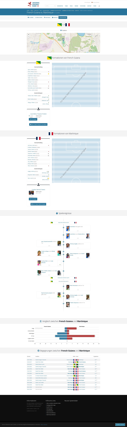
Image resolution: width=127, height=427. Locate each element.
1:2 (95, 371)
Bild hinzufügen (33, 119)
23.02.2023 (29, 366)
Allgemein (31, 17)
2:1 (95, 373)
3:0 (95, 384)
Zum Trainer (39, 124)
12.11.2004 (29, 378)
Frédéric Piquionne (74, 302)
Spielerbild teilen (50, 410)
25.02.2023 (29, 364)
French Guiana (39, 17)
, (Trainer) (38, 114)
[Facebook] (99, 6)
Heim (74, 356)
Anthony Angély (73, 243)
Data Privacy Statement (51, 414)
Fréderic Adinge (44, 251)
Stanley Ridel (44, 261)
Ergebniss (96, 356)
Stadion (37, 356)
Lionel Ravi (72, 226)
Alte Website (87, 2)
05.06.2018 (29, 384)
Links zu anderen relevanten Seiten (54, 403)
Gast (77, 356)
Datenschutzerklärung (51, 412)
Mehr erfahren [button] (44, 424)
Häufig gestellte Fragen (51, 405)
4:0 (95, 368)
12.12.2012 (29, 375)
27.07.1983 (29, 359)
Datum (28, 356)
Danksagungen (49, 409)
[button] (63, 40)
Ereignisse (55, 17)
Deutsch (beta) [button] (96, 2)
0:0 (95, 359)
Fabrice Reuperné (74, 253)
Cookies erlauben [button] (120, 424)
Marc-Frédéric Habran (46, 270)
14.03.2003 (29, 373)
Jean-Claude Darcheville (46, 241)
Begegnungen (63, 17)
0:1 (95, 362)
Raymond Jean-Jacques (46, 293)
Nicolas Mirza (81, 234)
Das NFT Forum (49, 407)
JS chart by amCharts (39, 328)
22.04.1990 (29, 368)
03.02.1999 (29, 389)
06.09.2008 (29, 382)
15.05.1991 (29, 371)
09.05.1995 (29, 380)
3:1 (95, 389)
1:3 (95, 375)
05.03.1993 (29, 387)
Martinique (47, 17)
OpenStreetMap (92, 52)
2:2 (95, 364)
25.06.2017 (29, 362)
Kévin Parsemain (74, 285)
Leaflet (87, 52)
